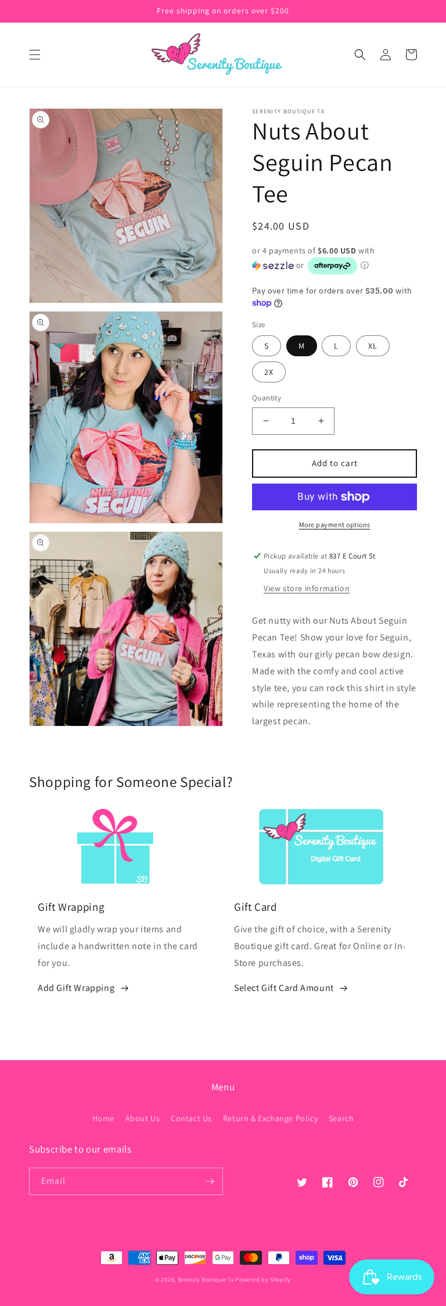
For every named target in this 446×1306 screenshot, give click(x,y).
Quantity (266, 398)
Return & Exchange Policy (270, 1118)
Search (341, 1118)
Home (103, 1118)
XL (372, 346)
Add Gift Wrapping (76, 988)
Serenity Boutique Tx (206, 1279)
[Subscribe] (209, 1181)
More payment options (335, 524)
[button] (35, 54)
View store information (307, 588)
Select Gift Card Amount (284, 988)
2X (269, 372)
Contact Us (191, 1118)
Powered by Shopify (263, 1279)
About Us (142, 1118)
